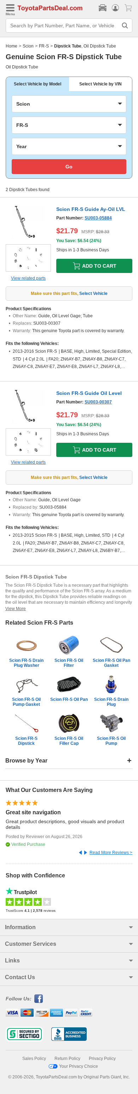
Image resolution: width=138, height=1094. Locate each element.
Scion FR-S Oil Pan (69, 699)
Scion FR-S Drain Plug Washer (26, 663)
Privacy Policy (102, 1058)
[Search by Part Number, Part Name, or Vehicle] (125, 25)
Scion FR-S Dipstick (26, 741)
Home (11, 46)
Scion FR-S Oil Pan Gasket (111, 663)
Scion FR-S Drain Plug (111, 702)
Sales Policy (34, 1058)
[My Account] (115, 8)
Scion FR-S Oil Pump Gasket (26, 702)
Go (69, 166)
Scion (28, 46)
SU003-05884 (98, 218)
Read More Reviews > (111, 852)
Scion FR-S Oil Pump (111, 741)
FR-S (44, 46)
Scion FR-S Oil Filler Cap (68, 741)
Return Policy (67, 1058)
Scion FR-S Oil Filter (68, 663)
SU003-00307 (98, 402)
